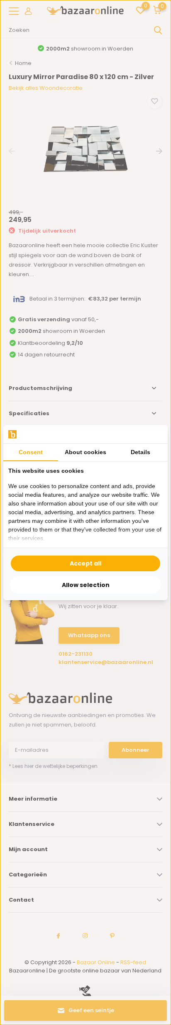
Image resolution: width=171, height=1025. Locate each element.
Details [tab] (140, 452)
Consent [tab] (31, 452)
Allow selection (86, 585)
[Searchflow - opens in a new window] (152, 434)
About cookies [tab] (85, 452)
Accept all (85, 563)
